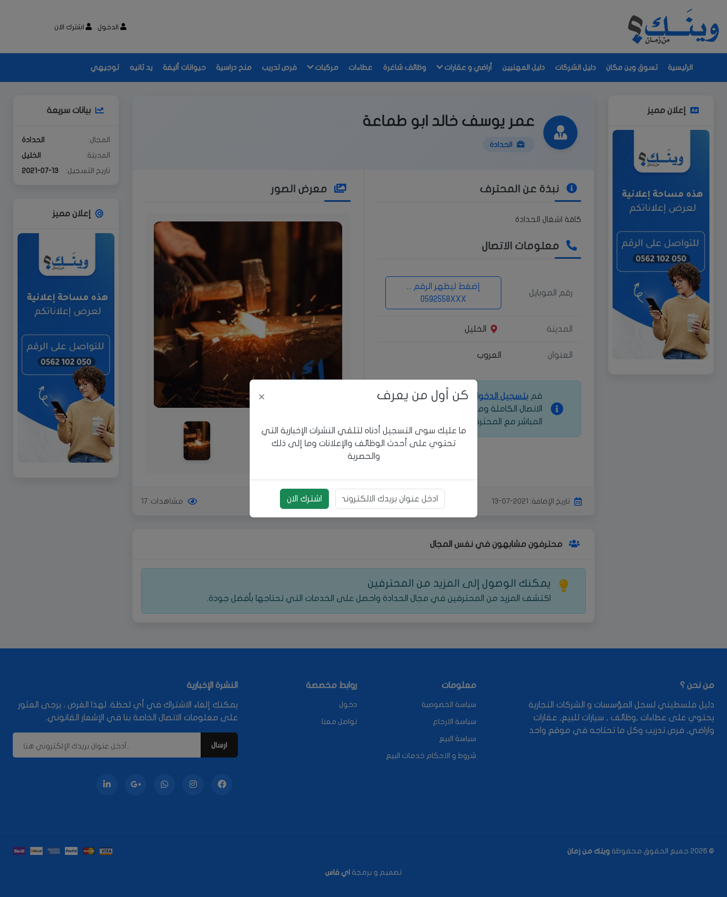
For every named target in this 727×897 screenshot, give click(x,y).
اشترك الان (304, 499)
